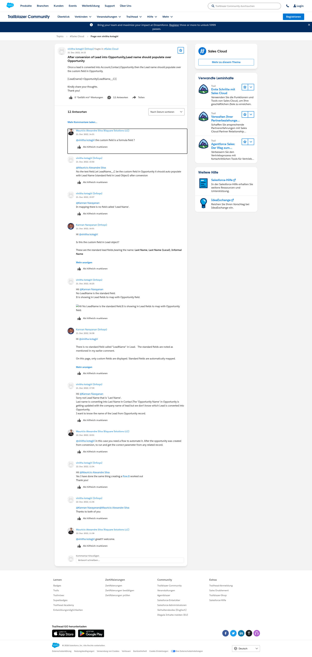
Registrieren (293, 16)
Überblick (64, 16)
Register (174, 25)
